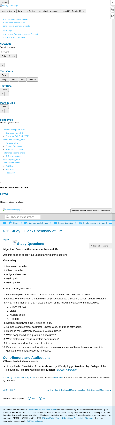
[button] (10, 169)
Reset (4, 75)
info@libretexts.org (33, 421)
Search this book (7, 47)
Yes (33, 398)
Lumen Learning (65, 223)
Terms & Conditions (64, 418)
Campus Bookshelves (38, 223)
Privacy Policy (48, 418)
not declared (58, 377)
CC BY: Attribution (67, 369)
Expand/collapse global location (110, 222)
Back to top (8, 390)
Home (16, 223)
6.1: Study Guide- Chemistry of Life (19, 377)
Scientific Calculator (14, 149)
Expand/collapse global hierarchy (6, 223)
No (44, 398)
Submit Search (8, 56)
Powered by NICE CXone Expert (42, 410)
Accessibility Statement (84, 418)
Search (7, 217)
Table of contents (100, 246)
